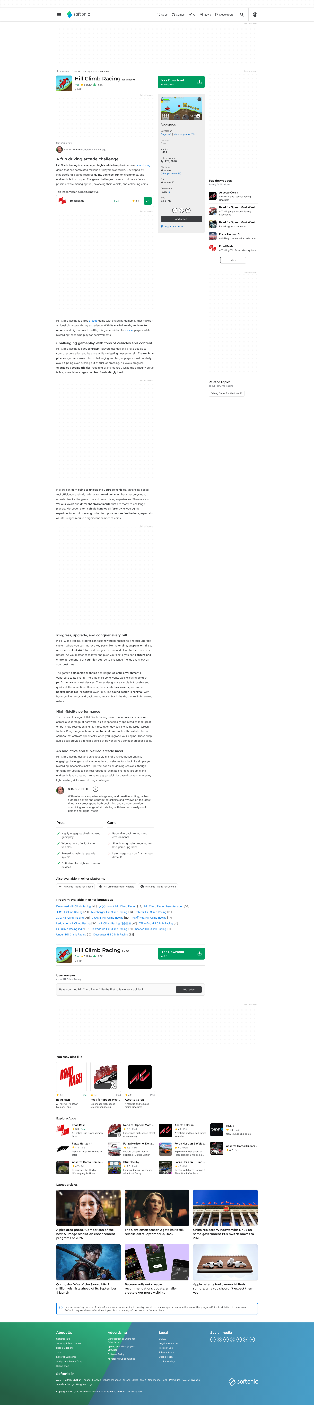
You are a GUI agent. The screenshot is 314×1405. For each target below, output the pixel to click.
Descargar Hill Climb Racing (110, 934)
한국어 (143, 1380)
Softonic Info (63, 1338)
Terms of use (166, 1348)
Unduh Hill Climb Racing (71, 934)
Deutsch (67, 1380)
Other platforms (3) (171, 173)
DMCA (162, 1338)
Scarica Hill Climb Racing (150, 929)
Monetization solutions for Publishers (121, 1340)
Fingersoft (166, 134)
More (233, 260)
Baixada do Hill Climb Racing (109, 929)
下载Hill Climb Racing (69, 912)
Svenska (196, 1380)
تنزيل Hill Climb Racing (70, 917)
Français (96, 1380)
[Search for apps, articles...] (241, 14)
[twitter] (95, 789)
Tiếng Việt (81, 1384)
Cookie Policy (166, 1357)
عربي (58, 1380)
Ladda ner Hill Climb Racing (73, 923)
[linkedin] (239, 1339)
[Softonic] (78, 14)
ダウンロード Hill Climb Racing (117, 906)
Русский (186, 1380)
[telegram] (252, 1339)
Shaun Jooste (72, 149)
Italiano (126, 1380)
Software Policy (116, 1354)
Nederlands (154, 1380)
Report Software (174, 226)
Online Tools (62, 1366)
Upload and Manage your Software (121, 1348)
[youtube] (245, 1339)
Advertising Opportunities (121, 1358)
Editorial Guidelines (66, 1357)
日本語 (135, 1380)
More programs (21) (184, 134)
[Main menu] (58, 14)
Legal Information (168, 1343)
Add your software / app (69, 1361)
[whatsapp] (188, 210)
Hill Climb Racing (105, 78)
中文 (90, 1384)
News (207, 14)
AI (194, 14)
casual (129, 330)
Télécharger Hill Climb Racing (109, 912)
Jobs (58, 1352)
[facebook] (174, 210)
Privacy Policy (166, 1352)
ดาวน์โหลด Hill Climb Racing (149, 917)
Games (180, 14)
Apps (164, 14)
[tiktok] (226, 1339)
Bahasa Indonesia (112, 1380)
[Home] (57, 71)
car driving (143, 165)
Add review (181, 219)
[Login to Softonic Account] (255, 14)
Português (174, 1380)
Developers (226, 14)
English (77, 1380)
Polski (165, 1380)
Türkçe (70, 1384)
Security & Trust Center (68, 1343)
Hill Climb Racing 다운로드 (115, 923)
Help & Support (64, 1348)
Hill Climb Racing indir (70, 929)
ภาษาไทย (61, 1384)
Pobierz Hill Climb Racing (150, 912)
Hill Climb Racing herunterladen (163, 906)
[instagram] (219, 1339)
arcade (93, 320)
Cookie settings (167, 1361)
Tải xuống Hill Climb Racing (156, 923)
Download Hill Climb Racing (73, 906)
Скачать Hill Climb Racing (107, 917)
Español (87, 1380)
